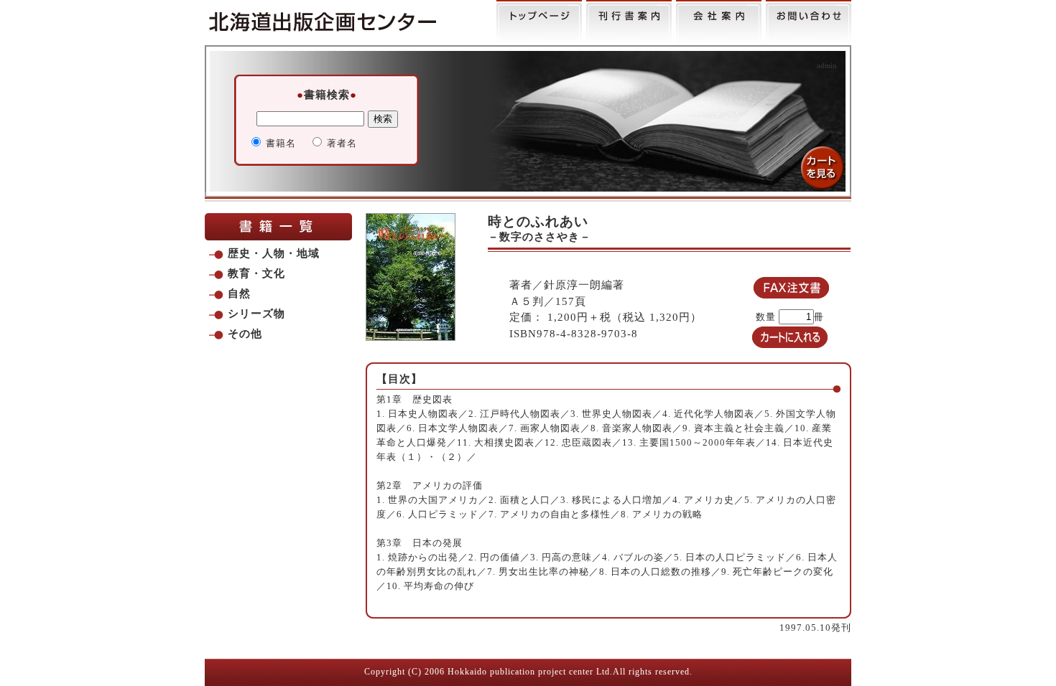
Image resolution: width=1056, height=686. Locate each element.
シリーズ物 (256, 313)
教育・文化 (256, 273)
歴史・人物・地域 (274, 253)
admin (827, 66)
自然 (239, 293)
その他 (245, 333)
